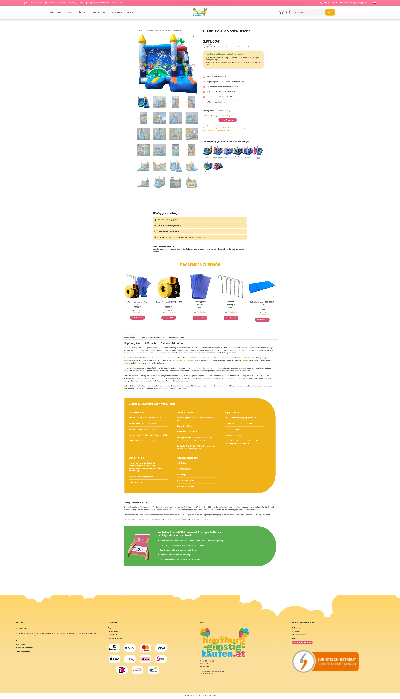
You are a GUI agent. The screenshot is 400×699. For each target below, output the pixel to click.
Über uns (82, 12)
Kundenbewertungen (23, 651)
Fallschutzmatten (186, 480)
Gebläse (175, 360)
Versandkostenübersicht (240, 47)
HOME (51, 12)
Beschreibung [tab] (130, 337)
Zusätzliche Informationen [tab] (152, 337)
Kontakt (131, 12)
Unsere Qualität (21, 644)
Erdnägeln (160, 378)
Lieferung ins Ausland (115, 638)
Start (138, 30)
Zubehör (245, 360)
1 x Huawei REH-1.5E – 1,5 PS (204, 437)
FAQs (109, 628)
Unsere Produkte (65, 12)
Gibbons (137, 363)
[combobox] (308, 12)
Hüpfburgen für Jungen (211, 130)
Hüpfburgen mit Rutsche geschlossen (152, 30)
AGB (293, 638)
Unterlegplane (190, 360)
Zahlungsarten (113, 631)
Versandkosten (138, 312)
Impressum (296, 631)
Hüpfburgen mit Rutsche (219, 128)
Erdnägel (183, 475)
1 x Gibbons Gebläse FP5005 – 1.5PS (194, 440)
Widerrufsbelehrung (299, 635)
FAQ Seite (168, 249)
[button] (194, 37)
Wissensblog (117, 12)
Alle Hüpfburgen (224, 130)
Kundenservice (99, 12)
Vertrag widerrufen (302, 642)
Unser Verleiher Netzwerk (24, 648)
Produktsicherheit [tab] (176, 337)
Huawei (127, 363)
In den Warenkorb (228, 120)
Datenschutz (296, 628)
